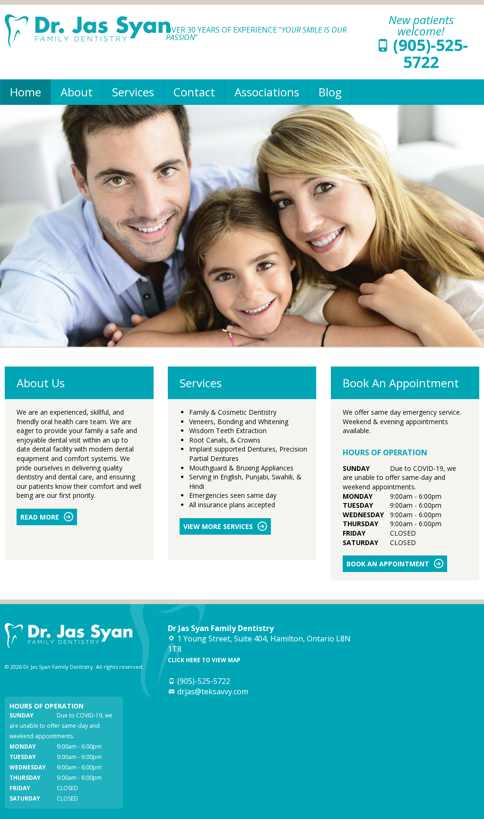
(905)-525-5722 (430, 53)
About (76, 92)
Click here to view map (204, 660)
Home (25, 92)
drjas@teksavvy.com (212, 691)
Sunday (356, 468)
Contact (194, 92)
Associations (266, 92)
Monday (357, 496)
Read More (39, 516)
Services (133, 92)
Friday (354, 533)
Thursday (360, 523)
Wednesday (363, 514)
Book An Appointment (387, 563)
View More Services (218, 526)
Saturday (360, 542)
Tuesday (358, 505)
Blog (330, 92)
